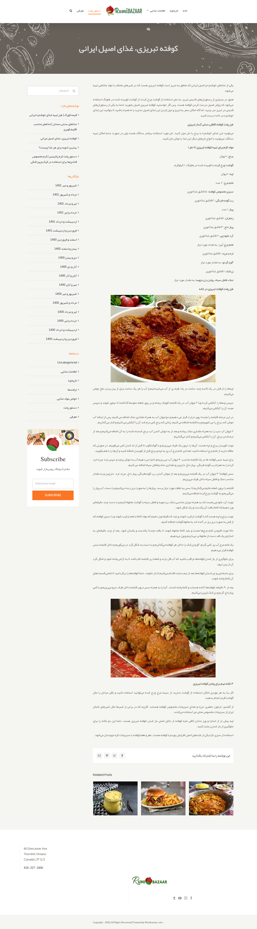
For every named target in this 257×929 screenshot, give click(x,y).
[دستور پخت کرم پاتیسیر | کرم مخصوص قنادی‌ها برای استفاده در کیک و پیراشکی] (115, 798)
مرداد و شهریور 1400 (65, 303)
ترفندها (72, 389)
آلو (231, 262)
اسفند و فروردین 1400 (63, 239)
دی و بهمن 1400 (67, 257)
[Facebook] (191, 898)
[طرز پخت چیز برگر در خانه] (163, 798)
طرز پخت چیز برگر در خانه (163, 794)
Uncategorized (67, 362)
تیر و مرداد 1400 (67, 312)
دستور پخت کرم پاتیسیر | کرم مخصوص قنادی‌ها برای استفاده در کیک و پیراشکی (115, 790)
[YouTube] (179, 898)
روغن (211, 280)
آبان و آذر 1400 (68, 275)
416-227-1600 (33, 868)
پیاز (231, 209)
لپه (231, 174)
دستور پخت (70, 407)
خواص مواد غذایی (67, 398)
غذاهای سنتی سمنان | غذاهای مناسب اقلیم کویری (55, 126)
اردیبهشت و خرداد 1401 (63, 221)
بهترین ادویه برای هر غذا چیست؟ (58, 147)
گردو (225, 262)
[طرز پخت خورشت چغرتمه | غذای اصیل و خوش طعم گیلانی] (211, 798)
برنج (230, 156)
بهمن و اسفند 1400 (65, 249)
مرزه (225, 253)
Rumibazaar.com (154, 922)
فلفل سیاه (221, 280)
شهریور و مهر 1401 (66, 185)
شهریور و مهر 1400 (66, 294)
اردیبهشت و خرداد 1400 (63, 330)
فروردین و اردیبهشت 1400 (61, 339)
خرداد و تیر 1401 (67, 212)
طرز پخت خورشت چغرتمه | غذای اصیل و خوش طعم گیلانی (211, 792)
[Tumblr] (174, 898)
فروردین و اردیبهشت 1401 (61, 230)
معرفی (73, 416)
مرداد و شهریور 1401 (65, 194)
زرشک (229, 271)
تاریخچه (72, 380)
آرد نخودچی (226, 236)
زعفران (229, 218)
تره (231, 253)
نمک (230, 280)
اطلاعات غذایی (69, 371)
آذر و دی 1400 (68, 267)
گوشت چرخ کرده (224, 165)
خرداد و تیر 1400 (67, 321)
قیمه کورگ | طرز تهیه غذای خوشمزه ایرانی (53, 115)
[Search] (71, 10)
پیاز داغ (228, 227)
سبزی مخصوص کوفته (221, 191)
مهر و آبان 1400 (68, 285)
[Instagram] (185, 898)
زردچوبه (201, 280)
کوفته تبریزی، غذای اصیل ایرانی (59, 138)
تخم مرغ (228, 183)
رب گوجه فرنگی (224, 200)
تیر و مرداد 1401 (67, 203)
